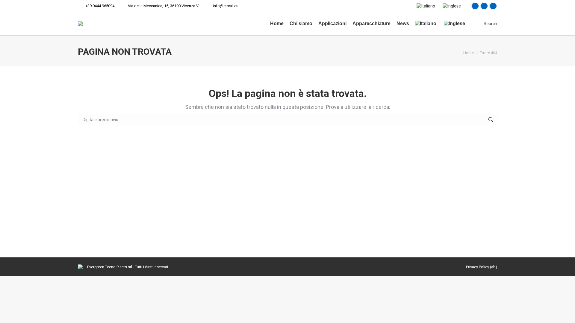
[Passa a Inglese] (452, 5)
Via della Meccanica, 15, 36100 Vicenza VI (163, 6)
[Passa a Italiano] (427, 5)
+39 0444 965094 (99, 6)
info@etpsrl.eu (225, 6)
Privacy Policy (477, 267)
